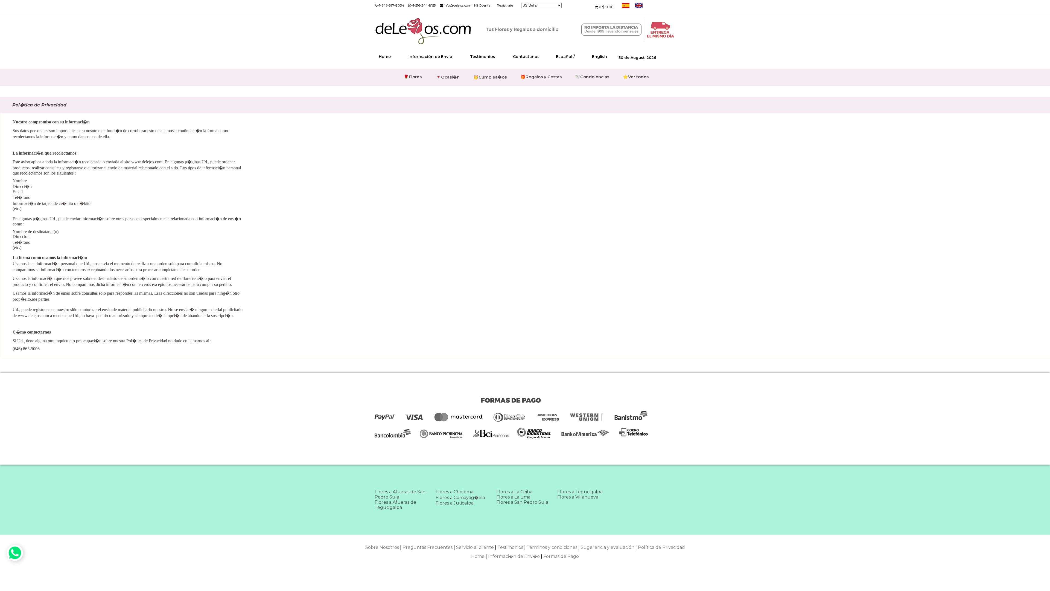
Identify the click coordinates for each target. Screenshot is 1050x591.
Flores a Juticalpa (455, 503)
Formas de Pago (561, 556)
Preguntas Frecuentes (427, 547)
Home (385, 56)
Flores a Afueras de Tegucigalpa (395, 505)
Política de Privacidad (661, 547)
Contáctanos (526, 56)
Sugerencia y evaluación (607, 547)
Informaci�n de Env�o (514, 556)
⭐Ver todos (636, 76)
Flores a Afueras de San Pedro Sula (400, 494)
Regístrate (505, 5)
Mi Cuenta (482, 5)
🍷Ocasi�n (448, 77)
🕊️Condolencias (592, 76)
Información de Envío (430, 56)
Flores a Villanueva (577, 497)
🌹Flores (413, 76)
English (599, 56)
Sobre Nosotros (382, 547)
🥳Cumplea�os (490, 77)
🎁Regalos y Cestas (541, 76)
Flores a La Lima (513, 497)
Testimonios (482, 56)
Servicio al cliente (475, 547)
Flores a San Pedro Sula (522, 502)
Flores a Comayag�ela (460, 497)
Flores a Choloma (454, 491)
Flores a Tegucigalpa (580, 491)
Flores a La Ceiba (514, 491)
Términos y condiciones (552, 547)
